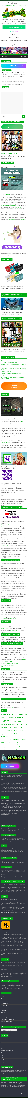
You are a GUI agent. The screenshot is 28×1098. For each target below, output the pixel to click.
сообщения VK (5, 628)
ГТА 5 (9, 742)
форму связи (13, 630)
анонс (20, 76)
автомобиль (16, 744)
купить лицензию (13, 216)
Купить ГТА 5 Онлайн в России (9, 153)
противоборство (10, 749)
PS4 (8, 734)
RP (2, 665)
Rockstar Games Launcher (14, 737)
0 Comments (15, 74)
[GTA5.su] (14, 50)
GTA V (17, 76)
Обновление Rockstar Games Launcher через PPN (14, 41)
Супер (2, 1062)
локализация (5, 78)
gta (17, 724)
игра (23, 76)
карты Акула (10, 45)
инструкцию (18, 431)
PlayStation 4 (23, 730)
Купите (25, 1084)
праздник (5, 749)
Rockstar (12, 734)
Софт (2, 1059)
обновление (22, 747)
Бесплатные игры (8, 665)
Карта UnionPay (5, 912)
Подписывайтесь (6, 527)
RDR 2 (14, 34)
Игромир (16, 870)
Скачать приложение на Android (10, 663)
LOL (2, 1048)
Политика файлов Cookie (7, 1017)
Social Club (14, 739)
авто (13, 707)
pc (13, 730)
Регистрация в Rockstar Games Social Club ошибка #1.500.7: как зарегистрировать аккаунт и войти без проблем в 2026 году (14, 370)
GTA (10, 74)
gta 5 (14, 76)
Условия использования (7, 1021)
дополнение (7, 747)
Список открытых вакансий (8, 1019)
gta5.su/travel (14, 899)
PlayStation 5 (4, 734)
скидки (16, 749)
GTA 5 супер (4, 1001)
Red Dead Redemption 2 (7, 1050)
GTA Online (12, 727)
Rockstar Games (5, 1052)
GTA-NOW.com (4, 1003)
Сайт (2, 1057)
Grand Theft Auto (8, 714)
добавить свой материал (13, 1070)
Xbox (20, 740)
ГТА (5, 743)
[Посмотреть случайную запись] (25, 56)
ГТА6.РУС (3, 1008)
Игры (2, 1055)
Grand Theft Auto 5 (7, 70)
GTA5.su (3, 775)
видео (25, 745)
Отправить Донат (6, 525)
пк (1, 749)
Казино (21, 742)
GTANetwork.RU (5, 1005)
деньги (2, 747)
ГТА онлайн (16, 743)
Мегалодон (17, 45)
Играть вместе (14, 386)
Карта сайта (4, 1012)
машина (15, 747)
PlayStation (17, 730)
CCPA (2, 996)
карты (11, 219)
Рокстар (3, 745)
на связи (23, 219)
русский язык (11, 78)
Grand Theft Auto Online (10, 718)
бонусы (21, 745)
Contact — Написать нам (7, 998)
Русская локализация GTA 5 (13, 72)
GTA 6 (2, 667)
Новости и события (14, 37)
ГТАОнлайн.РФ (4, 1010)
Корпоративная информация (8, 1014)
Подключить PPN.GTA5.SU (13, 65)
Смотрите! (10, 910)
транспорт (21, 749)
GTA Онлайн (8, 731)
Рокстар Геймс (8, 744)
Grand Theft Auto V (9, 76)
